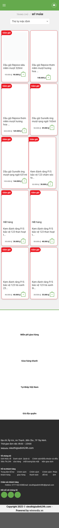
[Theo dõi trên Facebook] (4, 495)
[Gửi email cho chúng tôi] (11, 495)
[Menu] (4, 5)
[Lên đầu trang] (53, 524)
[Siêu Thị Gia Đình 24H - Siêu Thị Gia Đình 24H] (29, 5)
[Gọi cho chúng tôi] (18, 495)
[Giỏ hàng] (54, 5)
